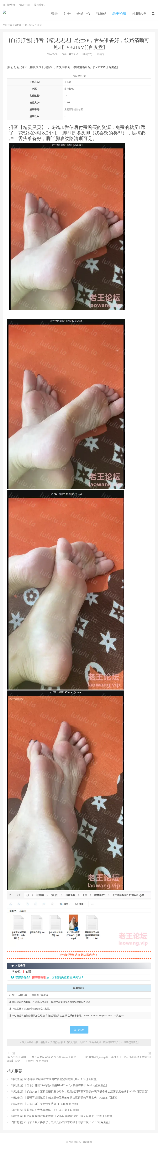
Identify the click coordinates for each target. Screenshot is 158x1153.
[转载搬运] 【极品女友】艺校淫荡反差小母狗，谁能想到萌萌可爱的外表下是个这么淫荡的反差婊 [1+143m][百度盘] (79, 1091)
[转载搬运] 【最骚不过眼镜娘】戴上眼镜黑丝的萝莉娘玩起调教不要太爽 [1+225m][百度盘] (64, 1097)
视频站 (101, 14)
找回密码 (39, 4)
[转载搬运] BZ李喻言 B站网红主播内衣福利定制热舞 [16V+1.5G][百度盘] (53, 1079)
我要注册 (24, 4)
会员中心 (83, 14)
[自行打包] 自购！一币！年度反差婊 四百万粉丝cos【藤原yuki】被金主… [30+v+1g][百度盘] (41, 1059)
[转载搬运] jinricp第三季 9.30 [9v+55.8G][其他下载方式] (118, 1057)
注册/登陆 (39, 977)
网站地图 (87, 1142)
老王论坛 (119, 14)
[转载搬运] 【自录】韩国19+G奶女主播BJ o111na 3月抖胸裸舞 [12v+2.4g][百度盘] (58, 1085)
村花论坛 (139, 14)
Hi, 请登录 (9, 4)
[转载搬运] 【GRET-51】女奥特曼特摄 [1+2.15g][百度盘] (44, 1103)
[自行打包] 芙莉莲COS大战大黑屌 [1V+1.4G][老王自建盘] (44, 1110)
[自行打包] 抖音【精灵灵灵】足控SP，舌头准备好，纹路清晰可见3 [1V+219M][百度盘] (94, 1042)
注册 (67, 14)
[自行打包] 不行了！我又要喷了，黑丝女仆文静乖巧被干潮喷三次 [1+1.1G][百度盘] (60, 1122)
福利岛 (4, 14)
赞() (81, 1029)
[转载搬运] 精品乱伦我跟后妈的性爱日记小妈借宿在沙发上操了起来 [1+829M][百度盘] (61, 1116)
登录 (54, 14)
